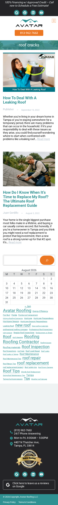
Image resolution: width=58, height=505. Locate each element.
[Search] (47, 260)
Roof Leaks (45, 351)
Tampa (30, 375)
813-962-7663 (29, 33)
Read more (43, 139)
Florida (14, 315)
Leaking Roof (8, 326)
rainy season (7, 333)
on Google (18, 486)
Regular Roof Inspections (24, 333)
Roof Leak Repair (33, 351)
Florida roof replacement (28, 315)
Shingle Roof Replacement (30, 372)
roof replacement (33, 363)
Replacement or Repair (44, 333)
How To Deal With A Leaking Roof (19, 100)
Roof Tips (11, 371)
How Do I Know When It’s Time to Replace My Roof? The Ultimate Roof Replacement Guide (25, 199)
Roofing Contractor (21, 341)
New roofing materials (40, 326)
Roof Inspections (9, 351)
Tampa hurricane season (13, 379)
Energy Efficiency (40, 311)
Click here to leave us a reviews (30, 483)
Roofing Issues (45, 343)
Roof (7, 336)
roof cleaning (18, 337)
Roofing (31, 336)
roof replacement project (13, 367)
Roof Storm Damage (45, 367)
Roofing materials (11, 347)
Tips (27, 378)
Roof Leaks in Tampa (10, 354)
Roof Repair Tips (9, 364)
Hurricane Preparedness (43, 318)
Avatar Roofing (17, 310)
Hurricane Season (11, 321)
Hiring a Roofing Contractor (13, 318)
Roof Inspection (36, 346)
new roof (23, 325)
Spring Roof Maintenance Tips (14, 375)
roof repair (31, 358)
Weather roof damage (39, 379)
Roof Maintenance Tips (12, 359)
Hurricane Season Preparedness (33, 321)
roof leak (20, 351)
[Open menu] (54, 21)
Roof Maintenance (29, 354)
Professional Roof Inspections (40, 330)
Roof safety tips (31, 367)
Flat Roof (6, 315)
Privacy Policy (9, 502)
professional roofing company (15, 329)
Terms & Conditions (27, 502)
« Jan (28, 306)
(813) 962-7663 (23, 430)
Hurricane (28, 318)
